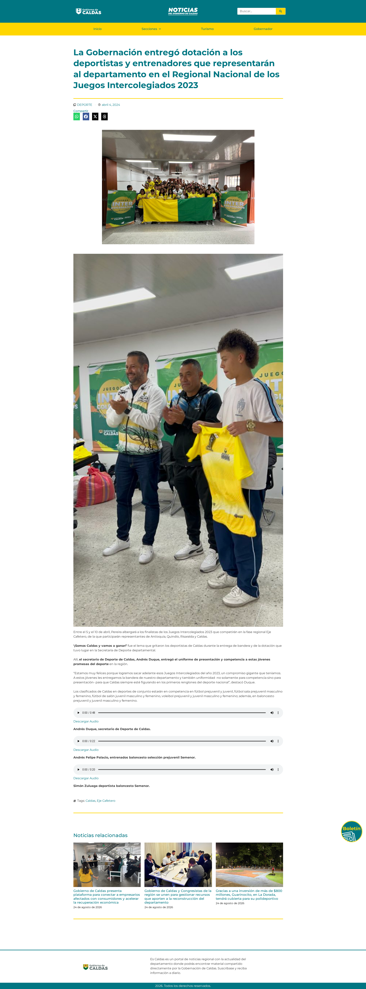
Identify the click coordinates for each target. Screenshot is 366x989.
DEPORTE (84, 105)
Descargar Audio (86, 721)
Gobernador (263, 29)
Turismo (207, 29)
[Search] (280, 11)
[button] (76, 116)
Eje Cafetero (106, 801)
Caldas (91, 801)
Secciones (149, 29)
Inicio (97, 29)
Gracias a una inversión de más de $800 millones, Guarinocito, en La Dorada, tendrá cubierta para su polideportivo (249, 895)
